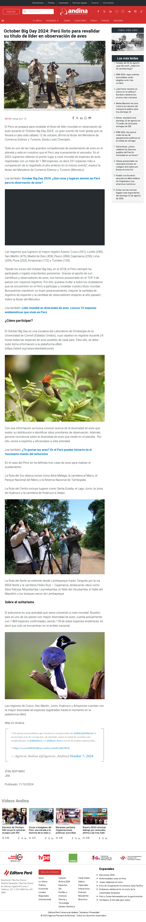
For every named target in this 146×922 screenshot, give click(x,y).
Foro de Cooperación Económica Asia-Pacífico (121, 886)
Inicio (41, 878)
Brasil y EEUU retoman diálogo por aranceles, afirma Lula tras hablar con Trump (95, 831)
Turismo (95, 3)
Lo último (37, 20)
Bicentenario (38, 3)
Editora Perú (54, 912)
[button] (3, 821)
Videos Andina (15, 800)
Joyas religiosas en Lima (110, 882)
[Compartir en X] (22, 838)
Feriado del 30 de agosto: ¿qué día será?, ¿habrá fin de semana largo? (128, 66)
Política (42, 885)
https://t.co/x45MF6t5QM (26, 748)
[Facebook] (98, 11)
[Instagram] (123, 11)
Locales (42, 892)
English (11, 12)
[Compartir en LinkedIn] (25, 838)
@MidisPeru (35, 740)
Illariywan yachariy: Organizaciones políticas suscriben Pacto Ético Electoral (67, 831)
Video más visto (128, 30)
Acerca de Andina (69, 912)
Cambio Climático (66, 906)
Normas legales (80, 3)
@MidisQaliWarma (83, 733)
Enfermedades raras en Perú (112, 878)
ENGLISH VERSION (50, 872)
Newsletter (118, 20)
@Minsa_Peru (54, 740)
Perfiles (51, 3)
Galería (67, 20)
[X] (104, 11)
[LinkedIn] (110, 11)
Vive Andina (108, 3)
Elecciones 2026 (107, 875)
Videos (94, 20)
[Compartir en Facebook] (19, 838)
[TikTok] (141, 11)
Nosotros (82, 899)
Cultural (62, 878)
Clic (60, 889)
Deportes (62, 885)
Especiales (63, 3)
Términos (83, 912)
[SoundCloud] (129, 11)
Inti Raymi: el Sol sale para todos (114, 900)
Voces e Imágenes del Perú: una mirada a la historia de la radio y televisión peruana (40, 831)
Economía (43, 889)
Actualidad (52, 20)
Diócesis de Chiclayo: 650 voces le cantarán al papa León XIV (13, 830)
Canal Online (80, 20)
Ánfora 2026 (64, 881)
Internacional (45, 899)
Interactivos (84, 889)
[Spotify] (135, 11)
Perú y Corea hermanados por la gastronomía (120, 896)
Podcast (105, 20)
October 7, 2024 (81, 756)
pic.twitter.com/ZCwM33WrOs (55, 748)
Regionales (44, 896)
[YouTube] (117, 11)
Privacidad (94, 912)
